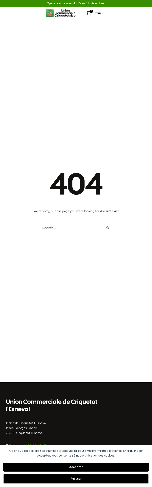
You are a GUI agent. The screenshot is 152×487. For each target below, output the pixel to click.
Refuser (76, 478)
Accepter (76, 467)
